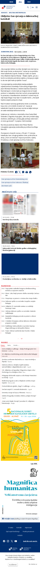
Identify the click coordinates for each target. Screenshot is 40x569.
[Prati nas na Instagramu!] (8, 541)
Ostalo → (16, 345)
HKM (11, 2)
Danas (3, 345)
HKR (28, 2)
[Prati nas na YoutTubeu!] (16, 541)
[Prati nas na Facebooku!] (4, 541)
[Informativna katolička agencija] (25, 549)
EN (33, 7)
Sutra (9, 345)
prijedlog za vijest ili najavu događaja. (21, 519)
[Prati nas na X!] (12, 541)
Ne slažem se (33, 564)
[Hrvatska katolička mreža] (13, 549)
